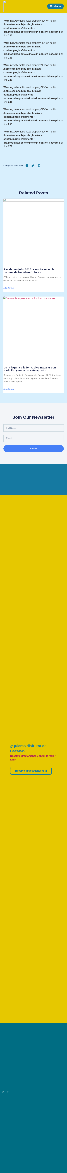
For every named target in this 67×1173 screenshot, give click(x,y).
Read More (8, 288)
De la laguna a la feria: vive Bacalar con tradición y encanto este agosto (29, 369)
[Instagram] (3, 1092)
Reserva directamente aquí (31, 770)
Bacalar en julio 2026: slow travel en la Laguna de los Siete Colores (29, 271)
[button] (42, 6)
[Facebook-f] (8, 1092)
